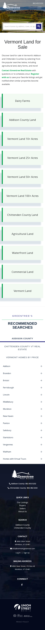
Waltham (7, 451)
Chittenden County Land (22, 215)
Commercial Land (22, 272)
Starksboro (8, 437)
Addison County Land (22, 120)
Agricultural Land (22, 234)
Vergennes (8, 444)
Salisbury (7, 430)
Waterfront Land (22, 253)
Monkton (7, 409)
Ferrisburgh (8, 387)
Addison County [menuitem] (22, 525)
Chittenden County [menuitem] (22, 528)
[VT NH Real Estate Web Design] (22, 607)
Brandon (7, 373)
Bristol (6, 380)
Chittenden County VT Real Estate (22, 348)
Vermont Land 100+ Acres (22, 196)
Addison (6, 366)
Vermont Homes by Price (22, 357)
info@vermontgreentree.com (23, 548)
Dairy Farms (22, 101)
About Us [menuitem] (22, 511)
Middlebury (8, 402)
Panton (6, 423)
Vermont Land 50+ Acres (22, 177)
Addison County (22, 338)
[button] (38, 26)
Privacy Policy (22, 622)
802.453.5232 (38, 3)
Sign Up (27, 553)
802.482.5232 (32, 488)
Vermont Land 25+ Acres (22, 158)
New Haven (8, 416)
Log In (18, 553)
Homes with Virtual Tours (14, 459)
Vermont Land (22, 291)
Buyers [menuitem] (22, 505)
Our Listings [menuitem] (22, 502)
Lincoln (6, 394)
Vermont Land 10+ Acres (22, 139)
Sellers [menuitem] (23, 508)
